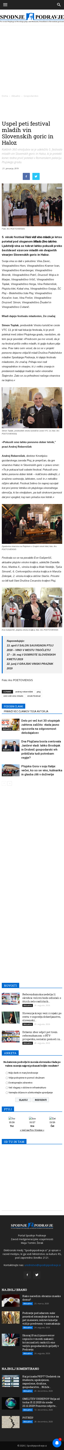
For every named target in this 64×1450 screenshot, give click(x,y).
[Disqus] (32, 839)
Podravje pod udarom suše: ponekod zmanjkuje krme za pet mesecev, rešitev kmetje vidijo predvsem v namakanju (41, 1318)
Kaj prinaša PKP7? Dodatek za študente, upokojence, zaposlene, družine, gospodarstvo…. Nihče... (41, 1382)
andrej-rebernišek (24, 691)
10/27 (32, 1124)
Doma (5, 95)
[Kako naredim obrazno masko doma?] (11, 1300)
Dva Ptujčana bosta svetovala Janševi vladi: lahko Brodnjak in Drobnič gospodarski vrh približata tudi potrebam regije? (41, 749)
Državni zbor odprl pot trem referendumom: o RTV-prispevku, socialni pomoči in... (42, 1035)
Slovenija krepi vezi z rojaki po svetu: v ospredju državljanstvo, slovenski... (42, 1017)
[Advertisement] (32, 59)
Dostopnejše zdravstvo (21, 1082)
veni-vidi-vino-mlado (13, 696)
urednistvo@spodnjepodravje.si (43, 1265)
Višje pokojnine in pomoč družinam (27, 1077)
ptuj (39, 691)
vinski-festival (34, 696)
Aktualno (15, 95)
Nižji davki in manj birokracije (23, 1072)
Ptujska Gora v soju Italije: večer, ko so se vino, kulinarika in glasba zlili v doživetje (41, 770)
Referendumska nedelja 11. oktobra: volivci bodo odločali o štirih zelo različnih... (41, 998)
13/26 (52, 1124)
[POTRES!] (11, 1422)
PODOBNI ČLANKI (13, 706)
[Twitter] (36, 1275)
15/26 (12, 1124)
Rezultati (41, 1099)
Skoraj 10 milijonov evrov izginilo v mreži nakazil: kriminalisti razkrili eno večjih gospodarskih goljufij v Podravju (40, 1342)
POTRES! (27, 1417)
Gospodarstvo (31, 95)
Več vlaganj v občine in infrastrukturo (27, 1087)
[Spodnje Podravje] (32, 18)
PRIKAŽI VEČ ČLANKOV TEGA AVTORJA (26, 711)
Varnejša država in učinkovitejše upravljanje (31, 1092)
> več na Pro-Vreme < (32, 1130)
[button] (59, 5)
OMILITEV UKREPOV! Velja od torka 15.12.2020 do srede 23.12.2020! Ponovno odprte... (41, 1402)
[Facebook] (27, 1275)
